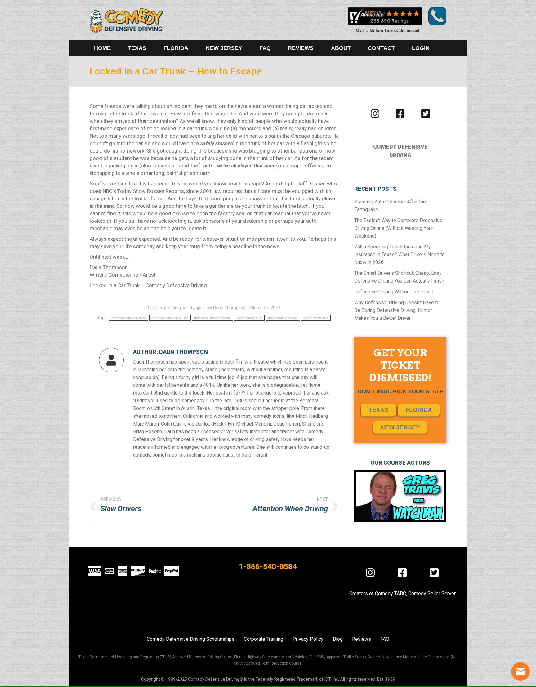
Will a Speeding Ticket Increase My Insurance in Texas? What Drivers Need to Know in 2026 (399, 254)
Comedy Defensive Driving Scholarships (190, 639)
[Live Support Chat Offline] (520, 671)
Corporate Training (263, 639)
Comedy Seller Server (432, 593)
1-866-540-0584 (268, 566)
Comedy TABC (390, 593)
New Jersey (400, 427)
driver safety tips (315, 317)
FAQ (384, 639)
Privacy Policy (308, 639)
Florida (418, 410)
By (226, 307)
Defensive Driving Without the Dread (393, 292)
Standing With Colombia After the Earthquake (390, 205)
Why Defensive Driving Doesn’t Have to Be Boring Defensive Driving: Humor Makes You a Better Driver (397, 310)
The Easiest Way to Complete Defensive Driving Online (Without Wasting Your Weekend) (398, 228)
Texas (378, 410)
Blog (338, 639)
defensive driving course (169, 317)
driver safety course (283, 317)
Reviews (361, 639)
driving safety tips (185, 307)
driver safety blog (249, 317)
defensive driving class (128, 317)
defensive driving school (212, 317)
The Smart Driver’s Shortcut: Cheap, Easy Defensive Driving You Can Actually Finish (399, 277)
